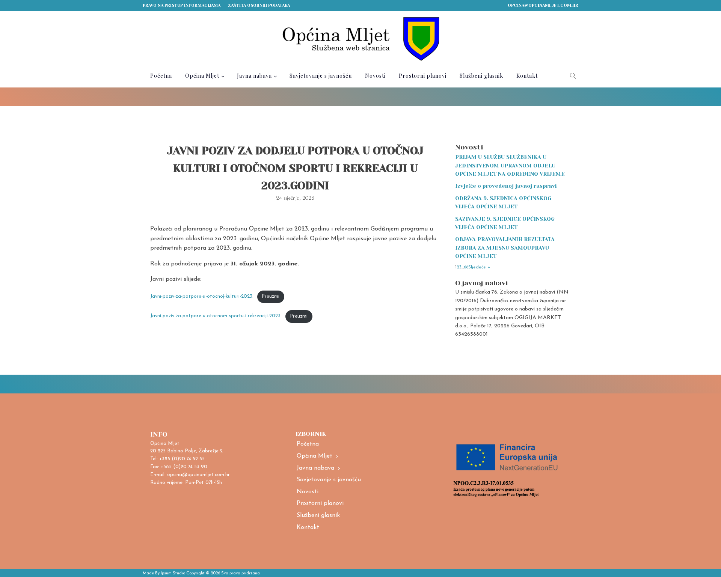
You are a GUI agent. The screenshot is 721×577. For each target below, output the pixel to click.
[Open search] (573, 75)
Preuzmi (270, 296)
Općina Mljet (202, 75)
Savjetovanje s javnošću (321, 75)
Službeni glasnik (481, 75)
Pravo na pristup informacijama (181, 5)
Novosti (375, 75)
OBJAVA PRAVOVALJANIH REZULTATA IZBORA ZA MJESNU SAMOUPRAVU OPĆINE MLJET (505, 247)
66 (466, 267)
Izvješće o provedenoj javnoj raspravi (506, 186)
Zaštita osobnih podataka (259, 5)
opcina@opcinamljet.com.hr (543, 5)
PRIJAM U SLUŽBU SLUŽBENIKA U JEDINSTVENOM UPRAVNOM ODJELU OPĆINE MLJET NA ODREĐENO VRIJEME (510, 165)
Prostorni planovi (422, 75)
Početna (161, 75)
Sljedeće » (479, 267)
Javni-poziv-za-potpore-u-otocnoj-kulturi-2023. (201, 296)
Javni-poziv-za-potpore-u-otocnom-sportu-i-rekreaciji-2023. (216, 316)
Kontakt (527, 75)
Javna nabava (254, 75)
